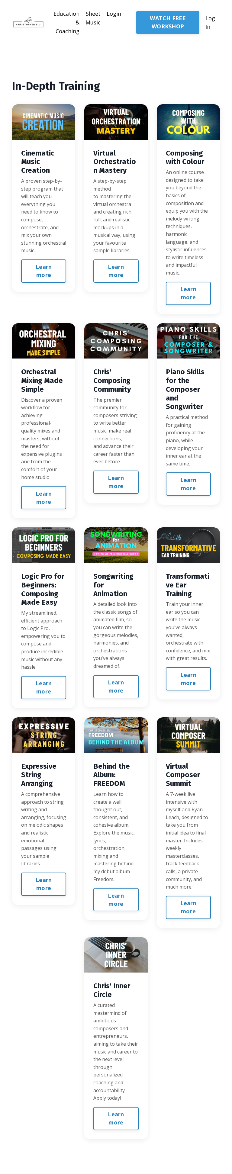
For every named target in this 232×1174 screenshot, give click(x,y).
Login (114, 13)
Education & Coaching (66, 22)
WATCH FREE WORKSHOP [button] (168, 22)
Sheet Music (93, 18)
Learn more (44, 270)
